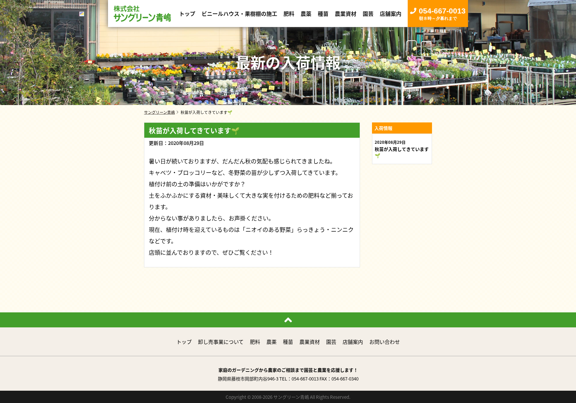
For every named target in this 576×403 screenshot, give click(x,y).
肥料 (255, 341)
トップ (184, 341)
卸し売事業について (221, 341)
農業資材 (309, 341)
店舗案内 (353, 341)
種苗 (288, 341)
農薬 (271, 341)
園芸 (331, 341)
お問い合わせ (384, 341)
